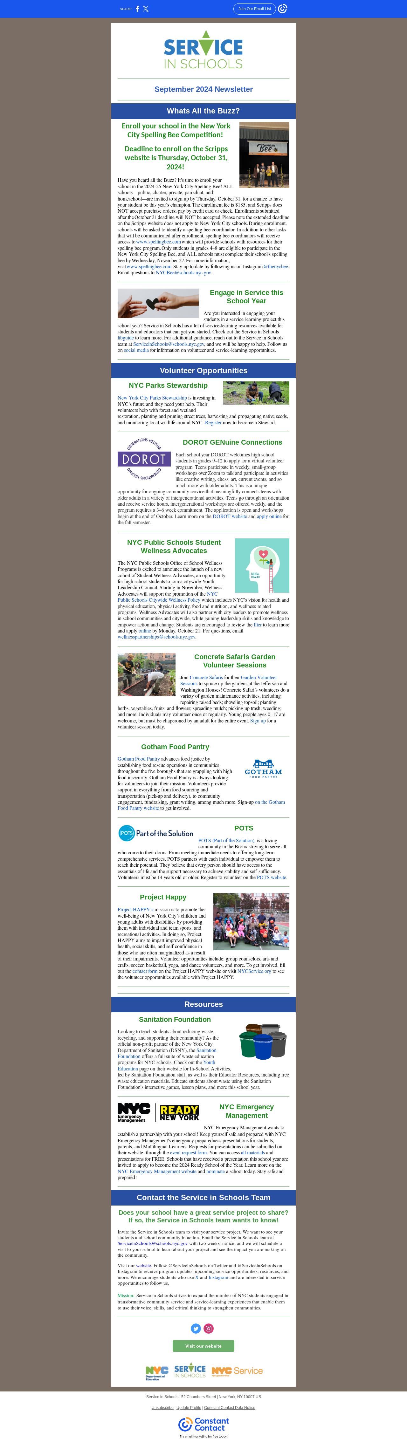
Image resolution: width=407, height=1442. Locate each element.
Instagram (218, 1277)
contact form (145, 970)
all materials (252, 1152)
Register (213, 422)
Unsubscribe (163, 1407)
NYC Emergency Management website (157, 1171)
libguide (126, 337)
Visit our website (203, 1346)
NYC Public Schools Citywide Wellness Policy (168, 596)
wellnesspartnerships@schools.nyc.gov (156, 636)
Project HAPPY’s (135, 909)
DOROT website (230, 516)
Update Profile (188, 1407)
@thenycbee (275, 266)
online (145, 630)
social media (136, 349)
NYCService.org (254, 970)
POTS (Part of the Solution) (226, 840)
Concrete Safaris (206, 677)
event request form (188, 1152)
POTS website (271, 877)
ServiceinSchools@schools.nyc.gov (168, 343)
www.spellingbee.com (158, 241)
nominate (215, 1171)
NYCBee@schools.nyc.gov (183, 272)
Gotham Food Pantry (139, 758)
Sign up (258, 720)
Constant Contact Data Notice (229, 1407)
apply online (269, 516)
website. (144, 1265)
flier (258, 624)
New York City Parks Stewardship (152, 397)
